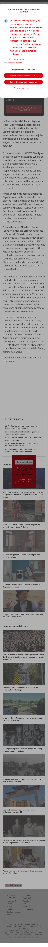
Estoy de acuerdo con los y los (24, 471)
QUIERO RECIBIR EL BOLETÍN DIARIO (24, 480)
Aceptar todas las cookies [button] (23, 70)
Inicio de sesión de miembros (23, 82)
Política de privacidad (24, 475)
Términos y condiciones (24, 471)
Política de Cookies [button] (18, 59)
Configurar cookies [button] (23, 88)
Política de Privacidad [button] (14, 63)
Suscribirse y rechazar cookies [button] (23, 76)
